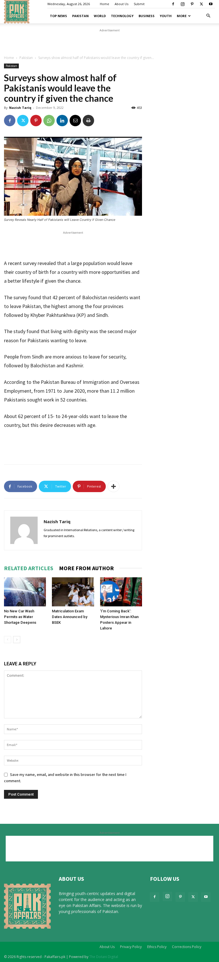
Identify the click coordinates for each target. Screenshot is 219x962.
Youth (166, 16)
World (100, 16)
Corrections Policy (186, 946)
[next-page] (16, 639)
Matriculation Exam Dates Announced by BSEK (69, 617)
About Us (121, 4)
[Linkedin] (62, 120)
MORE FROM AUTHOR (86, 568)
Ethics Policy (157, 946)
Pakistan (80, 16)
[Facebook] (173, 4)
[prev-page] (7, 639)
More (181, 16)
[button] (208, 16)
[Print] (88, 120)
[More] (113, 486)
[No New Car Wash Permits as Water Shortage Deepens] (25, 591)
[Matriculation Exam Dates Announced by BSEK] (73, 591)
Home (104, 4)
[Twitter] (201, 4)
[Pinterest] (192, 4)
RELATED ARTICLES (28, 568)
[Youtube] (210, 4)
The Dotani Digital (103, 956)
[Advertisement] (109, 41)
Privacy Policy (131, 946)
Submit (139, 4)
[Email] (75, 120)
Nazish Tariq (20, 107)
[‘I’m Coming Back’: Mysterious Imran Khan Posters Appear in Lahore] (121, 591)
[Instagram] (182, 4)
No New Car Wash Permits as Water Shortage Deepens (20, 617)
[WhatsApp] (49, 120)
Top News (58, 16)
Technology (122, 16)
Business (147, 16)
